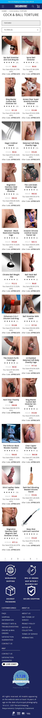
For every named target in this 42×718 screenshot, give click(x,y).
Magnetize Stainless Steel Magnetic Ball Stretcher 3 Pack (11, 532)
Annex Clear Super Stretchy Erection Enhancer (31, 101)
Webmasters (27, 637)
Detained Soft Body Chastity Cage (31, 144)
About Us (26, 613)
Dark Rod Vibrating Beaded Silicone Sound (31, 489)
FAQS (4, 613)
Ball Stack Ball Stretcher (31, 276)
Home (4, 11)
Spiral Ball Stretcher (31, 59)
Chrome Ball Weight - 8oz (11, 276)
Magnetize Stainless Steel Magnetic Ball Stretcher (11, 188)
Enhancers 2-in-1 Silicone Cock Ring (11, 317)
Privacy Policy (28, 623)
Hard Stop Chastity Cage (11, 401)
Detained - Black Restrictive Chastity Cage (11, 233)
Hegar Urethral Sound (11, 144)
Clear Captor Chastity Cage (31, 447)
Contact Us (7, 643)
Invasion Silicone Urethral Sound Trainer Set (31, 233)
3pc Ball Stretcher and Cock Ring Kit (11, 59)
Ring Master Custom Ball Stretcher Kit (11, 101)
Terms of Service (30, 634)
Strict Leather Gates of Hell (11, 488)
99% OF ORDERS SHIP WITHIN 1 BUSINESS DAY (31, 581)
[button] (2, 6)
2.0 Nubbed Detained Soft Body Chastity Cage (31, 360)
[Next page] (36, 558)
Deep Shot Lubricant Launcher (31, 530)
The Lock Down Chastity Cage (31, 186)
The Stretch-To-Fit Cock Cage (11, 359)
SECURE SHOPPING (31, 599)
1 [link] (5, 559)
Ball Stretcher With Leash (31, 317)
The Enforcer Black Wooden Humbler (11, 447)
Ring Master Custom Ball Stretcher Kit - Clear (31, 403)
